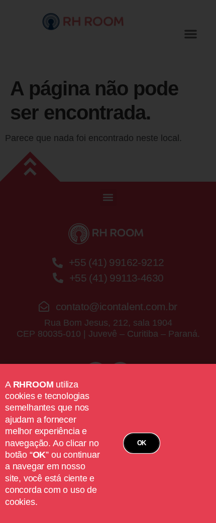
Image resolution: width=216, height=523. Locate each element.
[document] (108, 261)
